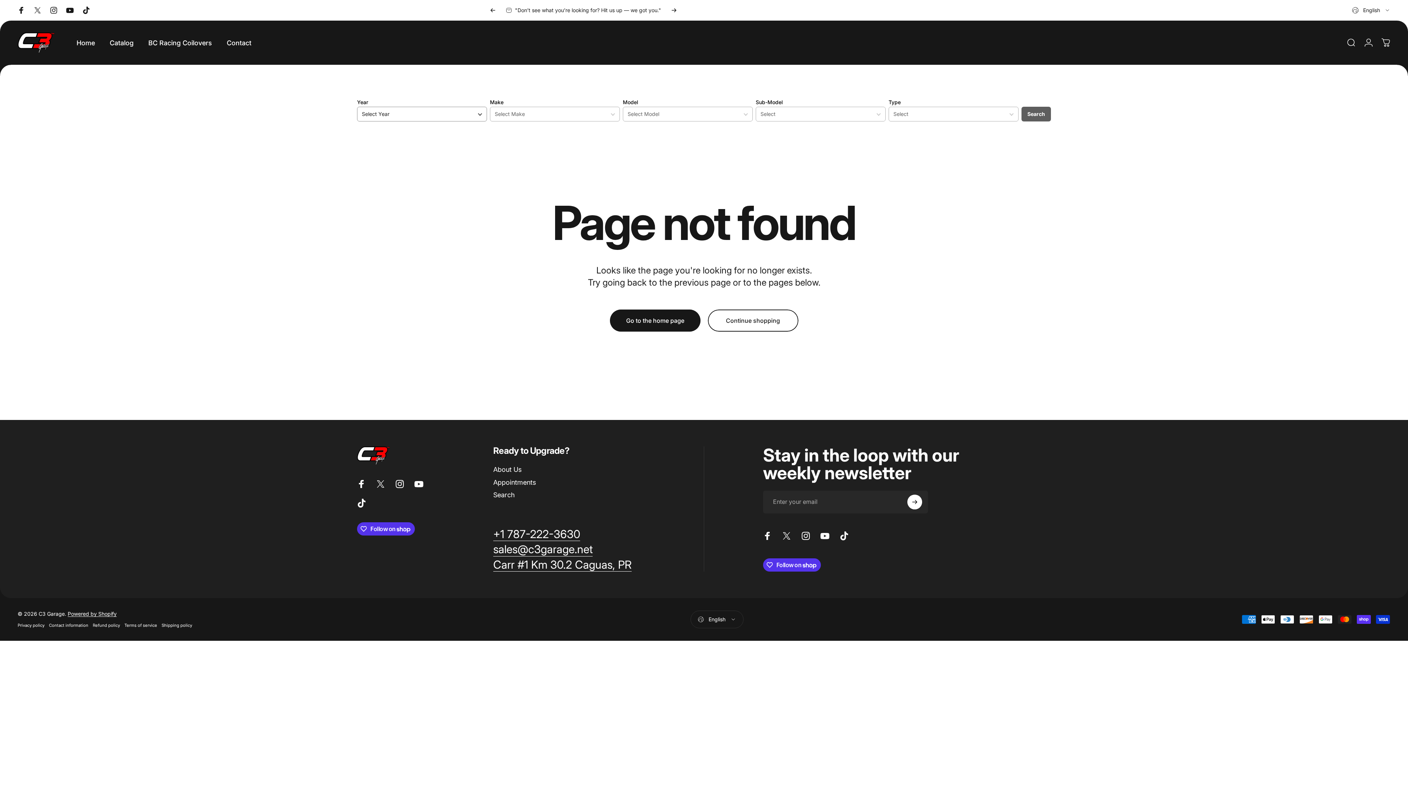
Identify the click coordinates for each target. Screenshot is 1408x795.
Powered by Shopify (92, 614)
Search (1036, 114)
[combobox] (1371, 10)
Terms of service (140, 625)
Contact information (68, 625)
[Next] (674, 10)
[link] (536, 534)
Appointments (514, 482)
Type (895, 102)
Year (362, 102)
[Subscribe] (914, 502)
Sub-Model (769, 102)
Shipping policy (177, 625)
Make (497, 102)
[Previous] (493, 10)
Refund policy (106, 625)
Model (630, 102)
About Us (507, 469)
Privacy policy (31, 625)
